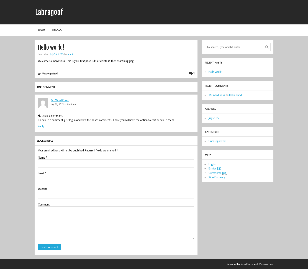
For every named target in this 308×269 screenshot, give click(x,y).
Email (42, 173)
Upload (57, 30)
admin (71, 54)
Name (42, 157)
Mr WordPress (60, 100)
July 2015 (214, 118)
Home (41, 30)
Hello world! (215, 71)
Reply (41, 126)
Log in (212, 164)
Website (42, 188)
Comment (44, 204)
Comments (218, 172)
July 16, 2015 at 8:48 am (63, 104)
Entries (215, 168)
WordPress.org (217, 177)
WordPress (247, 264)
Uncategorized (50, 73)
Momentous (266, 264)
